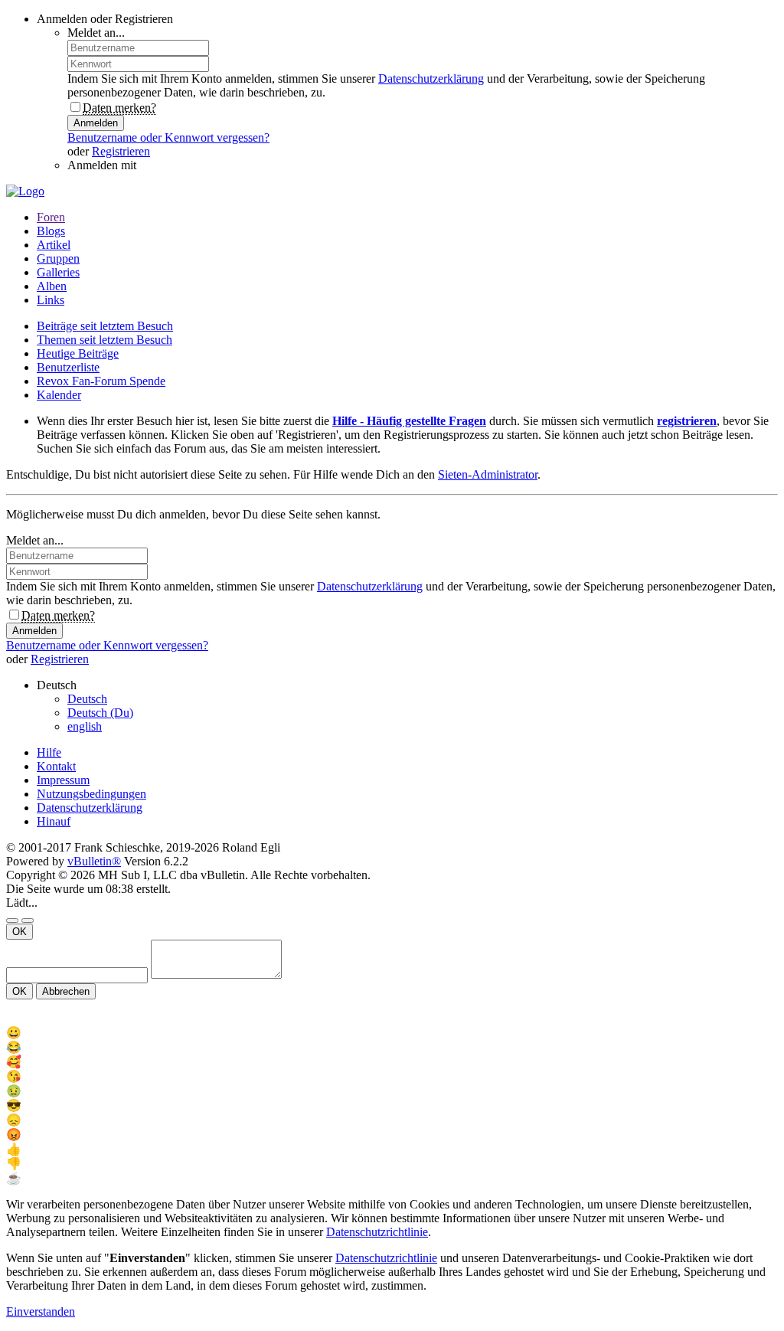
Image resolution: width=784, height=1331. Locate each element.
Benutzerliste (68, 367)
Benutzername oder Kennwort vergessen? (168, 137)
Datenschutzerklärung (431, 78)
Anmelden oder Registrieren (105, 18)
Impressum (63, 779)
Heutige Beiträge (78, 353)
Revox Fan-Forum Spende (101, 381)
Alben (52, 286)
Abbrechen (66, 991)
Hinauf (53, 821)
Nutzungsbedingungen (91, 793)
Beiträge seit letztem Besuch (105, 325)
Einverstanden (40, 1311)
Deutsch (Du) (100, 712)
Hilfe (49, 752)
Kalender (59, 394)
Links (50, 299)
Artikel (53, 244)
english (84, 726)
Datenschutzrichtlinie (377, 1231)
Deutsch (87, 698)
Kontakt (56, 766)
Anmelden (96, 123)
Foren (51, 217)
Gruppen (58, 258)
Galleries (58, 272)
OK (19, 931)
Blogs (51, 230)
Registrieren (121, 151)
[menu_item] (392, 1032)
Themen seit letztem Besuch (104, 339)
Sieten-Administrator (487, 474)
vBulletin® (94, 861)
